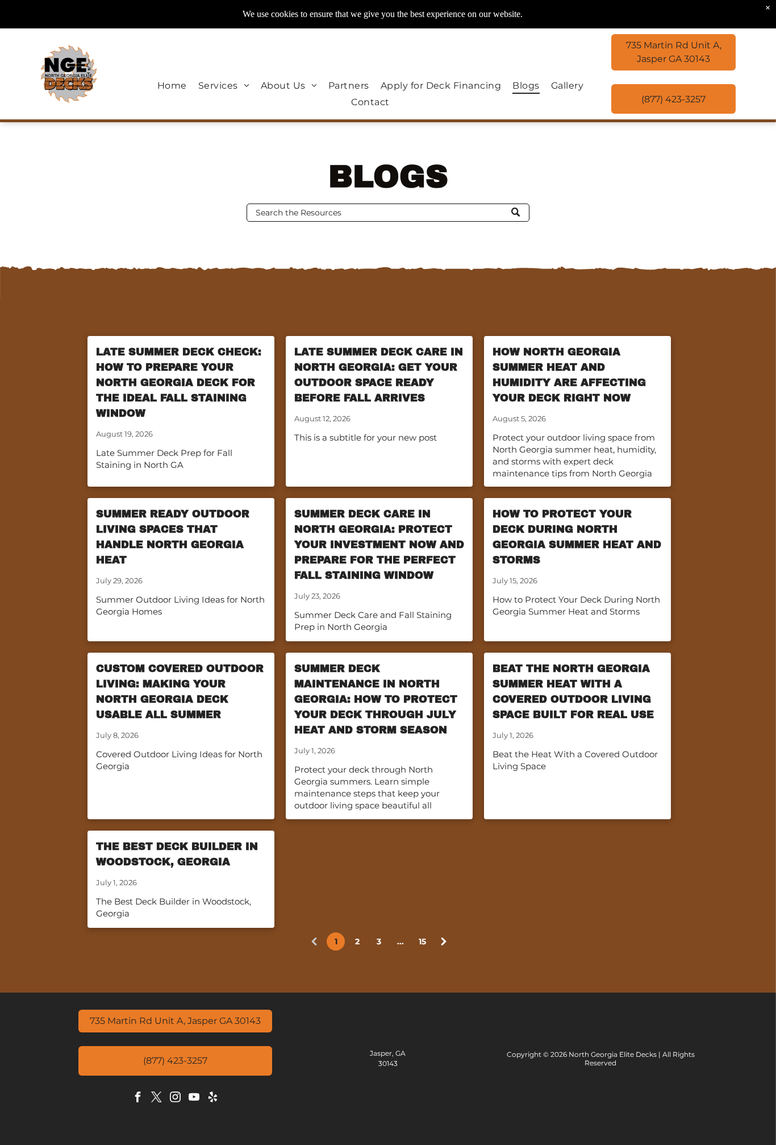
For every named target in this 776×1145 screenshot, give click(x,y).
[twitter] (156, 1098)
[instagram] (175, 1098)
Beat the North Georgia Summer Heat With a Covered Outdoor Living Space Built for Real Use (573, 691)
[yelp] (212, 1098)
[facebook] (137, 1098)
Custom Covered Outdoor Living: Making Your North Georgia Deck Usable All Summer (180, 691)
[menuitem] (172, 85)
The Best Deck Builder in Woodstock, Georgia (177, 854)
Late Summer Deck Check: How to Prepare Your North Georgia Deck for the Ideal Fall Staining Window (178, 382)
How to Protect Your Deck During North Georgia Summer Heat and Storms (577, 537)
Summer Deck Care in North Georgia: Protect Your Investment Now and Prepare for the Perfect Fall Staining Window (379, 544)
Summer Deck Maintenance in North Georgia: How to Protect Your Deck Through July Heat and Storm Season (375, 699)
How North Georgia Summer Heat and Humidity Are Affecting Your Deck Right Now (569, 375)
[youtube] (194, 1098)
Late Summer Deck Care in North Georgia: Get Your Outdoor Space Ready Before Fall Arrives (378, 375)
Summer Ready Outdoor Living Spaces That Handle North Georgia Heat (172, 537)
